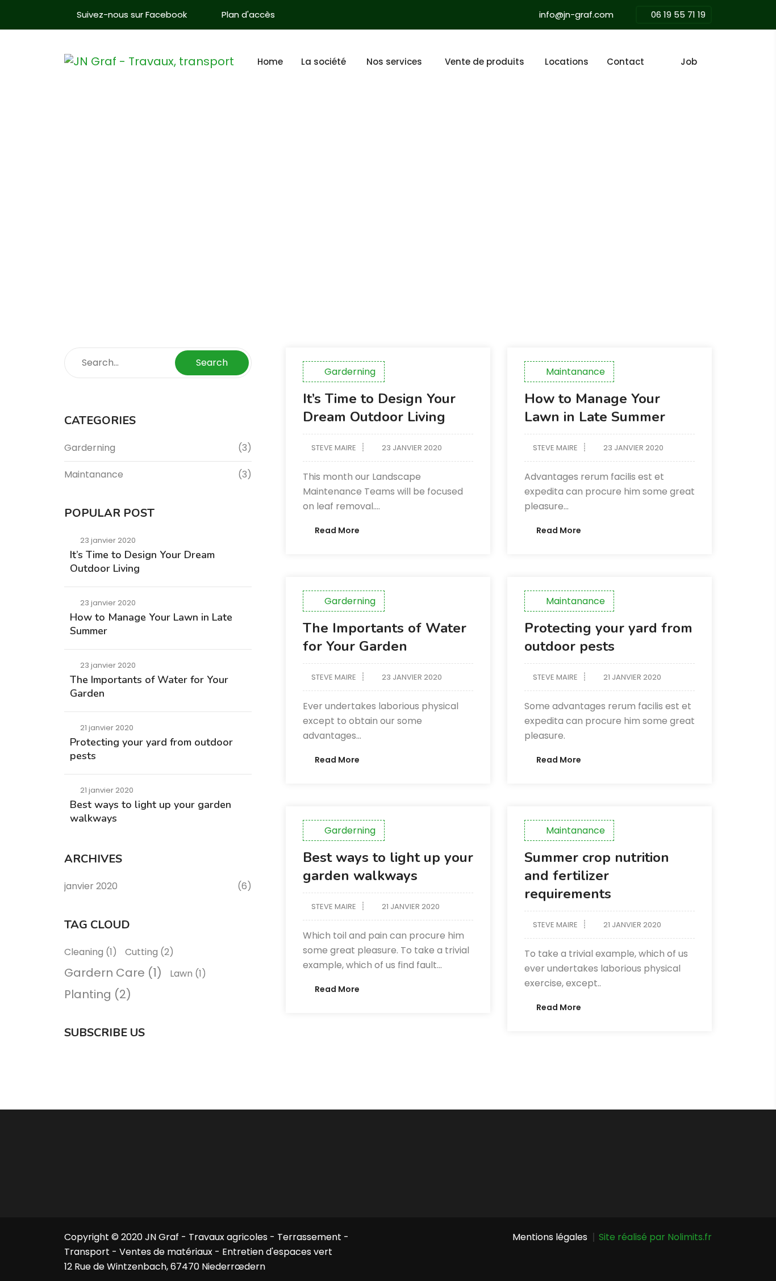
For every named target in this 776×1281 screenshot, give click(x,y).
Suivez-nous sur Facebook (132, 14)
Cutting (149, 951)
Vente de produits (484, 62)
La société (323, 62)
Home (270, 62)
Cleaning (90, 951)
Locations (567, 62)
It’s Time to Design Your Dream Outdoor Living (379, 408)
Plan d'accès (248, 14)
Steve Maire (333, 447)
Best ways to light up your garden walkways (388, 866)
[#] (662, 62)
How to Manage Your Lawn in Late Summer (594, 408)
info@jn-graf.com (576, 14)
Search (212, 362)
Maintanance (575, 371)
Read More (337, 530)
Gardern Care (113, 972)
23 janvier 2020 (412, 447)
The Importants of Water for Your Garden (384, 637)
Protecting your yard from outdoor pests (608, 637)
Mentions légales (549, 1237)
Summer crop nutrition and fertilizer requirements (596, 875)
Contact (625, 62)
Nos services (394, 62)
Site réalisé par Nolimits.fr (655, 1237)
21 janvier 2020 (632, 677)
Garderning (350, 371)
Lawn (188, 973)
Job (689, 62)
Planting (97, 994)
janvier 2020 (91, 886)
